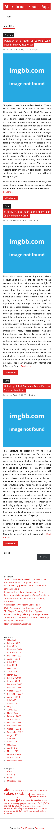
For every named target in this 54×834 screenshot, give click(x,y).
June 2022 (12, 741)
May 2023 (11, 706)
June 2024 (12, 665)
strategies (43, 808)
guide (20, 799)
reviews (33, 806)
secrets (7, 808)
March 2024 (12, 675)
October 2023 (14, 691)
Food (6, 206)
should (14, 808)
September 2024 (15, 655)
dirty (43, 794)
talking (6, 811)
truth (26, 811)
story (36, 808)
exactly (24, 797)
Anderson (39, 828)
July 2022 (11, 738)
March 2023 (12, 713)
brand (45, 790)
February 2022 (14, 754)
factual (12, 800)
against (17, 790)
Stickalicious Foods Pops (27, 6)
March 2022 (12, 751)
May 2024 (11, 668)
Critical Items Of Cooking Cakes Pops (22, 605)
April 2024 (12, 671)
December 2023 (14, 684)
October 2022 (14, 729)
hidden (28, 800)
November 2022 (14, 725)
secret (40, 806)
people (23, 804)
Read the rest (9, 192)
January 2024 (13, 681)
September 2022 (15, 732)
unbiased (43, 811)
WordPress (26, 828)
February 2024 (14, 678)
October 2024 (14, 652)
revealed (17, 806)
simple (21, 808)
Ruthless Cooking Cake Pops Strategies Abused (26, 614)
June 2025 (12, 646)
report (7, 806)
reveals (26, 806)
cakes (9, 793)
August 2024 (13, 659)
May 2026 (11, 640)
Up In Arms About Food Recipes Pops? (22, 608)
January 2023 (13, 719)
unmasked (8, 813)
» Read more (10, 198)
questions (32, 803)
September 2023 (15, 694)
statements (29, 808)
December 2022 (14, 722)
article (23, 790)
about (9, 789)
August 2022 (13, 735)
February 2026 (14, 643)
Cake (6, 381)
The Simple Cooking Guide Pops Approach (24, 611)
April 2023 (12, 710)
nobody (16, 803)
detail (33, 794)
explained (32, 797)
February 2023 (14, 716)
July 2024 (11, 662)
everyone (17, 797)
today (19, 810)
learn (44, 800)
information (36, 800)
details (38, 794)
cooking (22, 793)
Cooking (8, 35)
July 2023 (11, 700)
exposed (41, 797)
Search (7, 553)
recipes (43, 803)
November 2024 (14, 649)
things (12, 811)
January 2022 (13, 757)
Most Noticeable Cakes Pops (17, 624)
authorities (31, 790)
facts (6, 800)
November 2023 (14, 687)
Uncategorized (14, 781)
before (39, 790)
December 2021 (14, 760)
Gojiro (35, 49)
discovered (8, 797)
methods (8, 804)
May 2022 (11, 745)
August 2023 (13, 697)
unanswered (34, 811)
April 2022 (12, 748)
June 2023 (12, 703)
